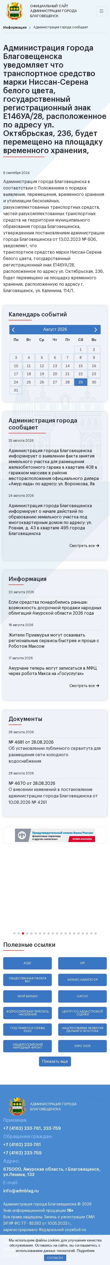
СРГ (82, 963)
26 (42, 382)
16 (94, 366)
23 (94, 374)
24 (16, 382)
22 (80, 374)
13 (55, 366)
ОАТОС (82, 996)
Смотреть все (82, 546)
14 (67, 366)
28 (67, 382)
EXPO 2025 (82, 1046)
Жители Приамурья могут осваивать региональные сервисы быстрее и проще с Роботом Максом (54, 641)
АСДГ (27, 963)
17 (16, 374)
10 (16, 366)
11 (29, 366)
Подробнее (86, 1251)
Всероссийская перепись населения (27, 1013)
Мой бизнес (28, 996)
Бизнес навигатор (83, 979)
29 (80, 382)
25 (29, 382)
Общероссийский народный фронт (28, 1046)
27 (55, 382)
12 (42, 366)
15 (80, 366)
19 (42, 374)
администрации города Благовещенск (53, 11)
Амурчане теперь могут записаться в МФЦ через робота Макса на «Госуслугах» (53, 671)
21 (67, 374)
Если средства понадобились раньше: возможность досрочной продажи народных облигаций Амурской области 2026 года (55, 608)
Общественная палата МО (27, 980)
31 (16, 390)
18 (29, 374)
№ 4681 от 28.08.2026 (31, 742)
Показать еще (55, 1062)
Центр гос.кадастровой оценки (82, 1013)
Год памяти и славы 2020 (27, 1030)
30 (94, 382)
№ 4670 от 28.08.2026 (32, 783)
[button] (14, 933)
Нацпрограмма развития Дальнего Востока (82, 1030)
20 (55, 374)
